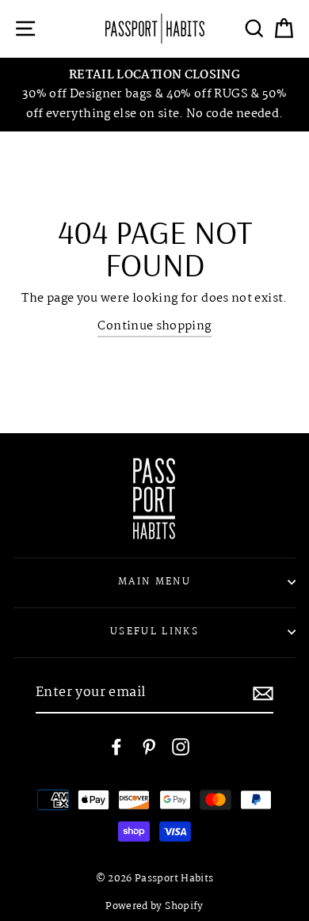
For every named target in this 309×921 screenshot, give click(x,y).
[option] (154, 95)
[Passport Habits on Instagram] (180, 747)
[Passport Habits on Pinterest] (149, 747)
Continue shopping (154, 326)
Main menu (154, 581)
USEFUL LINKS (154, 631)
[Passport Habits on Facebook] (116, 747)
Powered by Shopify (154, 907)
